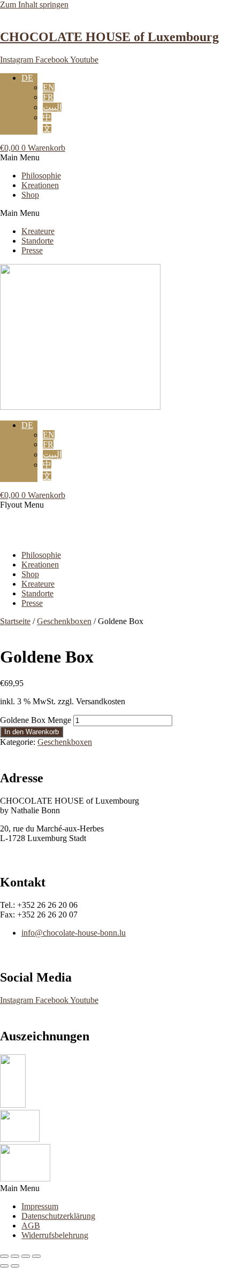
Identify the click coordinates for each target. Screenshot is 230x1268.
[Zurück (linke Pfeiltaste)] (4, 1265)
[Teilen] (25, 1256)
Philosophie (41, 175)
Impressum (39, 1206)
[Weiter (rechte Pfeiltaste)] (15, 1265)
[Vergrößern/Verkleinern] (4, 1256)
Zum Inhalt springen (34, 4)
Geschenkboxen (64, 621)
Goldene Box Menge (35, 720)
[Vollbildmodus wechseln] (15, 1256)
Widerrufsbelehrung (54, 1235)
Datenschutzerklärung (58, 1215)
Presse (32, 250)
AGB (30, 1225)
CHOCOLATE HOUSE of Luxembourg (109, 37)
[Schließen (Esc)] (36, 1256)
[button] (115, 157)
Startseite (15, 621)
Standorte (37, 240)
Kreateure (38, 231)
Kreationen (40, 185)
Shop (30, 194)
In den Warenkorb (31, 732)
